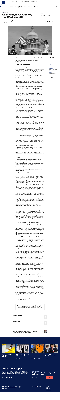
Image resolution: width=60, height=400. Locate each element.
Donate (56, 6)
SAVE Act (21, 1)
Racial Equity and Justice (19, 330)
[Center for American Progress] (3, 4)
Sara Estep (36, 358)
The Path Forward (14, 1)
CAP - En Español (48, 388)
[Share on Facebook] (43, 21)
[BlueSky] (12, 377)
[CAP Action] (5, 387)
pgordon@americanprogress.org (53, 70)
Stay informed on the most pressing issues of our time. (44, 373)
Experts (16, 6)
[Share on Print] (52, 21)
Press (25, 6)
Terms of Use (47, 386)
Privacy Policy (47, 387)
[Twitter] (2, 377)
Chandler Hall (18, 358)
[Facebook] (4, 377)
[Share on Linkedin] (45, 21)
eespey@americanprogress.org (53, 60)
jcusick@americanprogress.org (53, 64)
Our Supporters (48, 389)
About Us (36, 6)
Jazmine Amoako (33, 358)
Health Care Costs (34, 1)
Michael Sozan (3, 358)
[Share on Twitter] (41, 21)
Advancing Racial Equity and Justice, (45, 18)
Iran (18, 1)
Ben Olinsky (7, 358)
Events (20, 6)
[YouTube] (6, 377)
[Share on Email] (50, 21)
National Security (27, 1)
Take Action (30, 6)
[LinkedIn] (10, 377)
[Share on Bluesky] (47, 21)
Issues (11, 6)
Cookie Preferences (48, 390)
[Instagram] (8, 377)
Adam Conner (47, 358)
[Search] (52, 7)
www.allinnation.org (19, 61)
